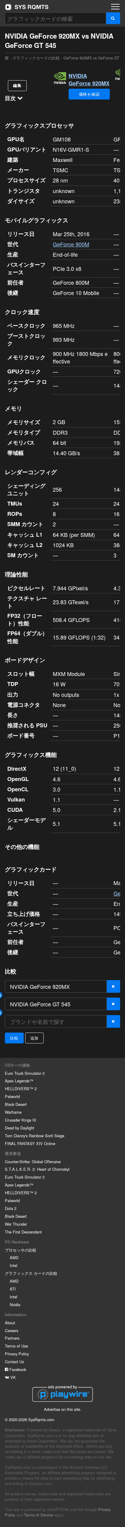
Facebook (17, 1369)
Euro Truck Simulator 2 (25, 1073)
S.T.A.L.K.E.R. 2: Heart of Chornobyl (37, 1169)
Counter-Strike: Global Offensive (33, 1161)
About (10, 1322)
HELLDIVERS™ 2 (21, 1088)
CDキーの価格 (17, 1065)
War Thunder (16, 1224)
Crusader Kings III (20, 1120)
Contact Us (14, 1361)
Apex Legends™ (19, 1081)
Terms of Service (38, 1515)
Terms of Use (16, 1346)
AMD (14, 1257)
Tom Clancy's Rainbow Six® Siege (34, 1135)
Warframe (13, 1112)
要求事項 (13, 1153)
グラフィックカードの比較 (36, 58)
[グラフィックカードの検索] (113, 18)
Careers (11, 1330)
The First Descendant (23, 1232)
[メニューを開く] (115, 7)
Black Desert (16, 1104)
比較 (14, 1038)
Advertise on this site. (62, 1409)
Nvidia (15, 1304)
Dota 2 (10, 1208)
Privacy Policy (17, 1354)
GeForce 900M (71, 244)
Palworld (12, 1096)
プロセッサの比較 (20, 1250)
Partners (12, 1338)
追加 (34, 1038)
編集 (17, 85)
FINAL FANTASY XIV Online (30, 1143)
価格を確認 (89, 94)
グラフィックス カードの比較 (31, 1273)
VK (12, 1377)
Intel (13, 1265)
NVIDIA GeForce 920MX (89, 79)
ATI (13, 1289)
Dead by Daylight (19, 1128)
